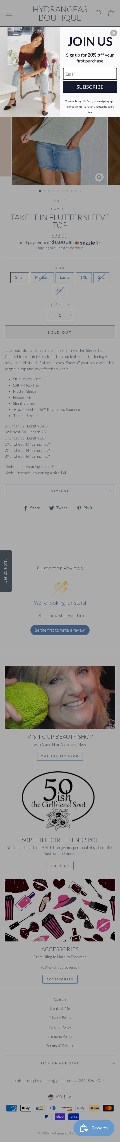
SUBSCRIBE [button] (90, 86)
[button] (113, 32)
